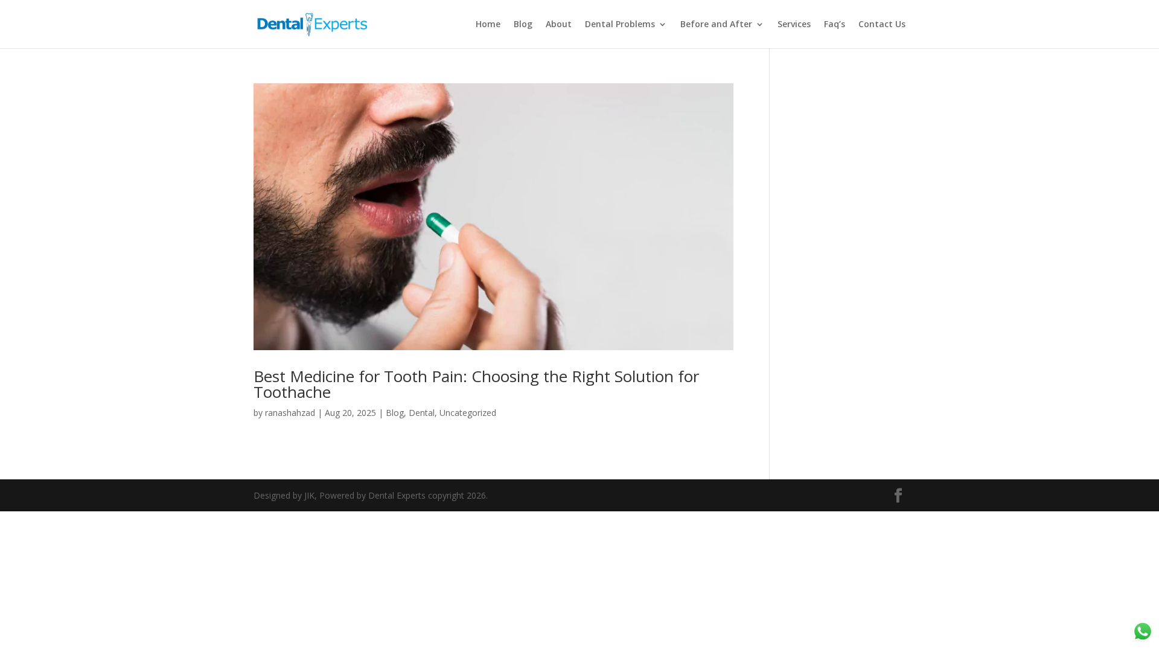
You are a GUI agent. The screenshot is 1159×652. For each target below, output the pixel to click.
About (559, 25)
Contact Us (881, 25)
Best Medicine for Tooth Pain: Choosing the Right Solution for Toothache (476, 384)
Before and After (716, 25)
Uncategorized (467, 412)
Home (488, 25)
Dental (422, 412)
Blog (523, 25)
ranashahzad (290, 412)
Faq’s (834, 25)
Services (794, 25)
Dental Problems (620, 25)
